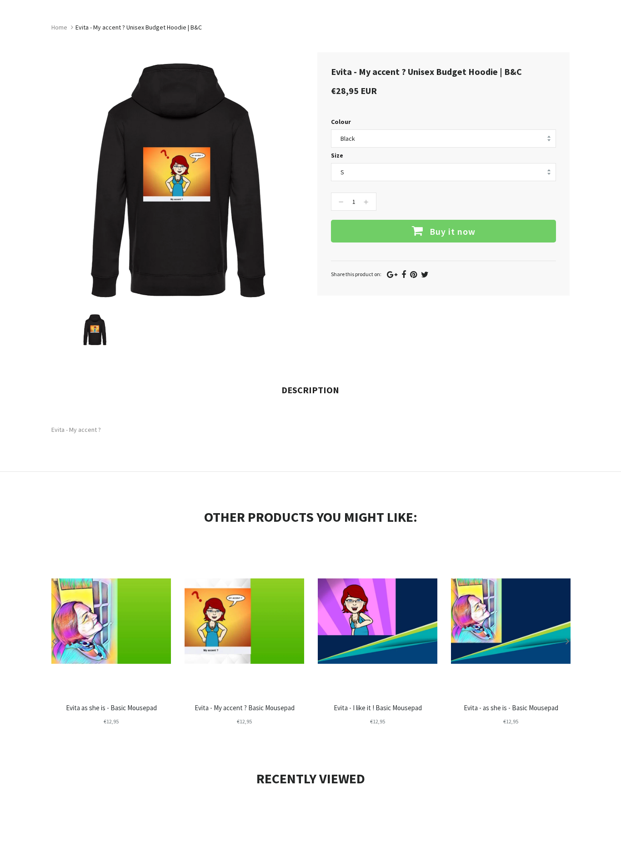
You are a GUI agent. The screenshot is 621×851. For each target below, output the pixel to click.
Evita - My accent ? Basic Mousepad (245, 707)
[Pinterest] (413, 274)
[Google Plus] (392, 274)
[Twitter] (425, 274)
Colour (341, 122)
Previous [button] (54, 641)
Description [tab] (310, 390)
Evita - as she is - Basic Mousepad (511, 707)
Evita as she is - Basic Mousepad (111, 707)
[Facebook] (403, 274)
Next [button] (567, 641)
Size (337, 155)
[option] (94, 329)
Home (59, 27)
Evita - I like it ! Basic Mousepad (378, 707)
